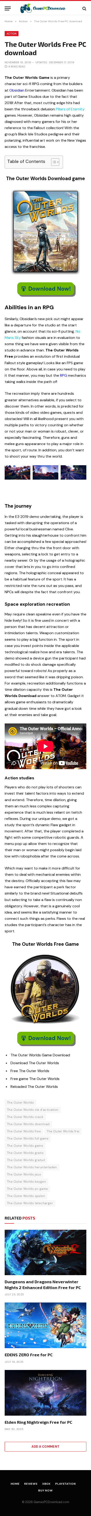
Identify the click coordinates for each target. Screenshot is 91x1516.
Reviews (31, 1484)
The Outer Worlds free (24, 1131)
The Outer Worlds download (28, 1124)
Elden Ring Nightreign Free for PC (38, 1422)
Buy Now (45, 1490)
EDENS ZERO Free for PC (29, 1354)
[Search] (83, 8)
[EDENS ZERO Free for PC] (45, 1325)
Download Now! (49, 288)
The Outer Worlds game (25, 1146)
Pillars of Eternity (70, 109)
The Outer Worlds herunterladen (32, 1167)
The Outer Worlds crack (25, 1117)
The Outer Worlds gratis (25, 1153)
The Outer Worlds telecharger (30, 1203)
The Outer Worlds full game (28, 1138)
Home (15, 1484)
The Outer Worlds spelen (26, 1196)
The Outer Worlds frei (63, 1131)
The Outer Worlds (20, 1103)
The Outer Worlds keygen (26, 1182)
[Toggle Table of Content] (53, 162)
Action (12, 33)
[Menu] (8, 8)
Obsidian (16, 90)
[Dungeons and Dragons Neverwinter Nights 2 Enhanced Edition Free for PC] (45, 1252)
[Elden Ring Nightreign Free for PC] (45, 1393)
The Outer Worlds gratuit (26, 1160)
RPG (63, 375)
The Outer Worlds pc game (27, 1189)
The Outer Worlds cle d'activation (33, 1110)
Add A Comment (45, 1447)
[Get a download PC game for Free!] (45, 8)
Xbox (46, 1484)
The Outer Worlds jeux (24, 1174)
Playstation (65, 1484)
